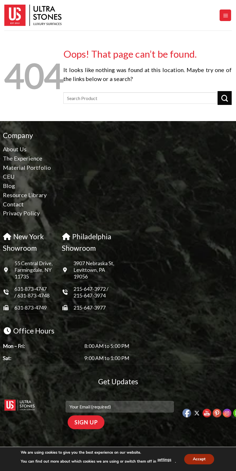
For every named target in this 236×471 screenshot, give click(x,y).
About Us (14, 149)
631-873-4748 (33, 295)
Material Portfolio (27, 167)
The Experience (22, 158)
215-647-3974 (89, 295)
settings (164, 459)
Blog (9, 185)
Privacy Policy (21, 213)
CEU (9, 176)
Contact (13, 204)
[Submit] (225, 98)
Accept (199, 458)
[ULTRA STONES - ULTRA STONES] (33, 15)
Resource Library (25, 194)
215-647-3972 (89, 289)
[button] (225, 15)
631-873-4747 (30, 289)
